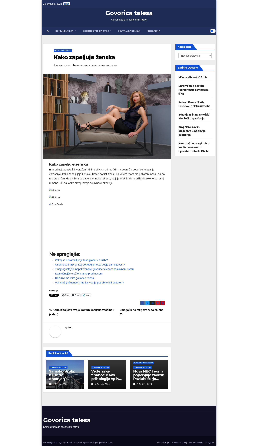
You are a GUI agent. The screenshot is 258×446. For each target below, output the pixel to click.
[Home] (47, 31)
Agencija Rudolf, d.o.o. (103, 442)
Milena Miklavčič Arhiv (192, 77)
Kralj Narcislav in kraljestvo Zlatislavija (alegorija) (191, 130)
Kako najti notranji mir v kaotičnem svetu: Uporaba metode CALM (193, 147)
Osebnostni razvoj (95, 31)
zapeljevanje (103, 65)
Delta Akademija (129, 31)
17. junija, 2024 (143, 384)
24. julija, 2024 (59, 384)
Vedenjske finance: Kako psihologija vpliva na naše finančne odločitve (106, 378)
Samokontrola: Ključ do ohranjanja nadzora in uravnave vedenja (64, 378)
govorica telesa (82, 65)
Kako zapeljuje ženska (84, 57)
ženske (114, 65)
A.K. (70, 327)
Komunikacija (64, 31)
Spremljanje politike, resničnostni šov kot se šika (193, 89)
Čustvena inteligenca (143, 363)
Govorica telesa (129, 13)
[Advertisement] (107, 230)
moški (93, 65)
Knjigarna (153, 31)
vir (50, 204)
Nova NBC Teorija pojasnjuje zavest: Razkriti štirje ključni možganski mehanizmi (149, 378)
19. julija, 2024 (101, 384)
